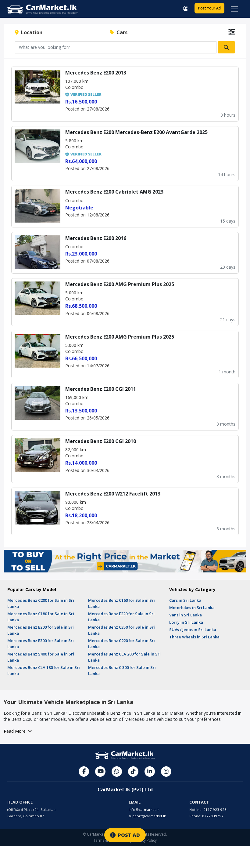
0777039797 (212, 816)
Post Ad (209, 8)
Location (30, 32)
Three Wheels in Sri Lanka (194, 637)
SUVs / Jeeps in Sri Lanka (192, 629)
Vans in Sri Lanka (185, 615)
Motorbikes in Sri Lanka (192, 607)
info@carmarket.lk (144, 809)
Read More (16, 731)
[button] (185, 8)
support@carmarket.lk (147, 816)
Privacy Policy (145, 840)
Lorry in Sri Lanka (186, 622)
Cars (120, 32)
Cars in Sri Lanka (185, 600)
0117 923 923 (215, 809)
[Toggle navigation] (234, 9)
